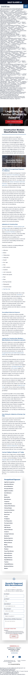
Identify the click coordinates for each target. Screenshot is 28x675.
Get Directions (14, 652)
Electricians (7, 514)
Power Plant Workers (9, 551)
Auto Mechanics (7, 492)
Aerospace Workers (8, 488)
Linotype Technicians (9, 533)
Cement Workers (8, 503)
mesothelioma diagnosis (16, 366)
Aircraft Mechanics (8, 486)
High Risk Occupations (9, 482)
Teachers (6, 561)
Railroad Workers (8, 553)
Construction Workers (9, 510)
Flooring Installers (8, 523)
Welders (6, 568)
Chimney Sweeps (8, 508)
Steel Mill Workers (8, 559)
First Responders (8, 521)
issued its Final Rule (10, 231)
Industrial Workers (8, 529)
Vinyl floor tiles (6, 289)
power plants (12, 459)
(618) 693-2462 (5, 6)
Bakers (5, 495)
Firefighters (7, 518)
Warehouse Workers (8, 566)
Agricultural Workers (9, 484)
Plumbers (6, 549)
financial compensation (12, 445)
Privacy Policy (19, 661)
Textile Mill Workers (8, 564)
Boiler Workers (7, 499)
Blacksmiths (7, 497)
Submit (14, 636)
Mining (5, 544)
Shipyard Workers (8, 557)
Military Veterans (8, 542)
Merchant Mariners (8, 540)
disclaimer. (20, 633)
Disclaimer (23, 660)
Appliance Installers (8, 490)
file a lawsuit (15, 368)
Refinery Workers (8, 555)
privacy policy (16, 633)
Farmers (6, 516)
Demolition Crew (8, 512)
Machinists (6, 536)
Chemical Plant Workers (9, 505)
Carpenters (6, 501)
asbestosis (4, 185)
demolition (19, 294)
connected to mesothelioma (12, 174)
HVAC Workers (7, 527)
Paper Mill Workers (8, 546)
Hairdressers (7, 525)
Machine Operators (8, 538)
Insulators (6, 531)
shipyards (4, 459)
